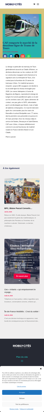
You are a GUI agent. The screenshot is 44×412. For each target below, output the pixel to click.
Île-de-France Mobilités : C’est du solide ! (21, 311)
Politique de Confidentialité (26, 409)
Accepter (22, 392)
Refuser (22, 398)
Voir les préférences (22, 404)
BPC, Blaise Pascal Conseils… (18, 208)
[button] (41, 369)
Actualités (15, 52)
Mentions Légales (14, 409)
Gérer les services (21, 386)
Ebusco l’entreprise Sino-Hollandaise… (22, 247)
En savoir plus (22, 276)
